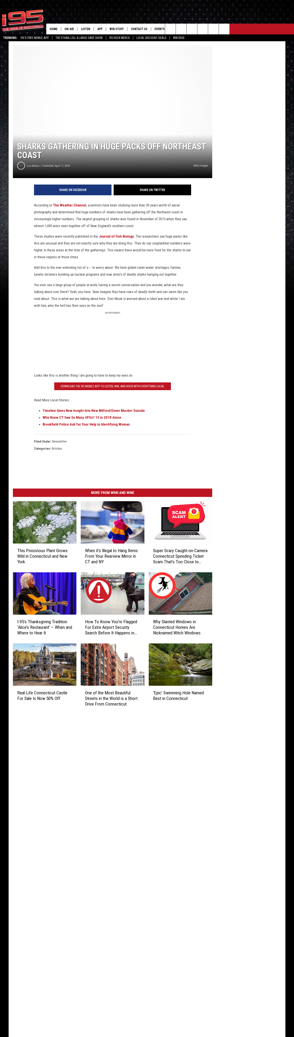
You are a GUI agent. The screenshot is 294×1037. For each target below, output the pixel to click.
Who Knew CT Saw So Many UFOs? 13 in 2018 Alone (82, 417)
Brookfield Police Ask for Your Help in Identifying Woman (86, 424)
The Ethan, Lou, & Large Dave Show (79, 38)
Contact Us (139, 29)
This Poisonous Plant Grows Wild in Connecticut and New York (42, 556)
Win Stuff (117, 29)
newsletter (59, 441)
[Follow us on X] (213, 29)
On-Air (69, 29)
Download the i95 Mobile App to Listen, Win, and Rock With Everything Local (112, 386)
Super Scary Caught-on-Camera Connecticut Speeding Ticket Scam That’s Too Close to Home (180, 556)
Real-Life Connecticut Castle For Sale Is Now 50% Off (42, 695)
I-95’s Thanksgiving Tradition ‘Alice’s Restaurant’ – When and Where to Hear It (44, 627)
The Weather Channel (69, 205)
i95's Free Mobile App (35, 38)
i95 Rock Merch (119, 38)
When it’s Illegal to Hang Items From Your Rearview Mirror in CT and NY (111, 556)
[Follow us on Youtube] (224, 29)
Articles (57, 448)
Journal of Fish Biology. (117, 236)
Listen (85, 29)
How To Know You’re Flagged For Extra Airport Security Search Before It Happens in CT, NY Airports (111, 627)
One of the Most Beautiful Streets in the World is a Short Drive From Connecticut (111, 698)
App (99, 29)
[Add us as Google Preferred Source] (181, 29)
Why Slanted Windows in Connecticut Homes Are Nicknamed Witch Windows (177, 627)
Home (53, 29)
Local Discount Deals (151, 38)
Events (160, 29)
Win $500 (178, 38)
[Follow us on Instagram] (202, 29)
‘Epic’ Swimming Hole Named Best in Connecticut (178, 695)
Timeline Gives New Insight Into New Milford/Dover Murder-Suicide (94, 410)
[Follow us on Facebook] (192, 29)
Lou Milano (33, 165)
